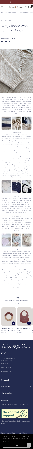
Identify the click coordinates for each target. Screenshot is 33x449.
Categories (6, 393)
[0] (31, 7)
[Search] (26, 7)
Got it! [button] (16, 445)
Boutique (5, 386)
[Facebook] (2, 353)
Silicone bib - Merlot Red (23, 330)
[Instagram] (5, 353)
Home (2, 12)
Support (5, 380)
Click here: (4, 421)
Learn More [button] (7, 441)
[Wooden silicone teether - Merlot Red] (8, 316)
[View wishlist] (28, 7)
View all (16, 304)
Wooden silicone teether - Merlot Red (8, 330)
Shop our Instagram (11, 12)
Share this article (8, 38)
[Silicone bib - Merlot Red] (24, 316)
